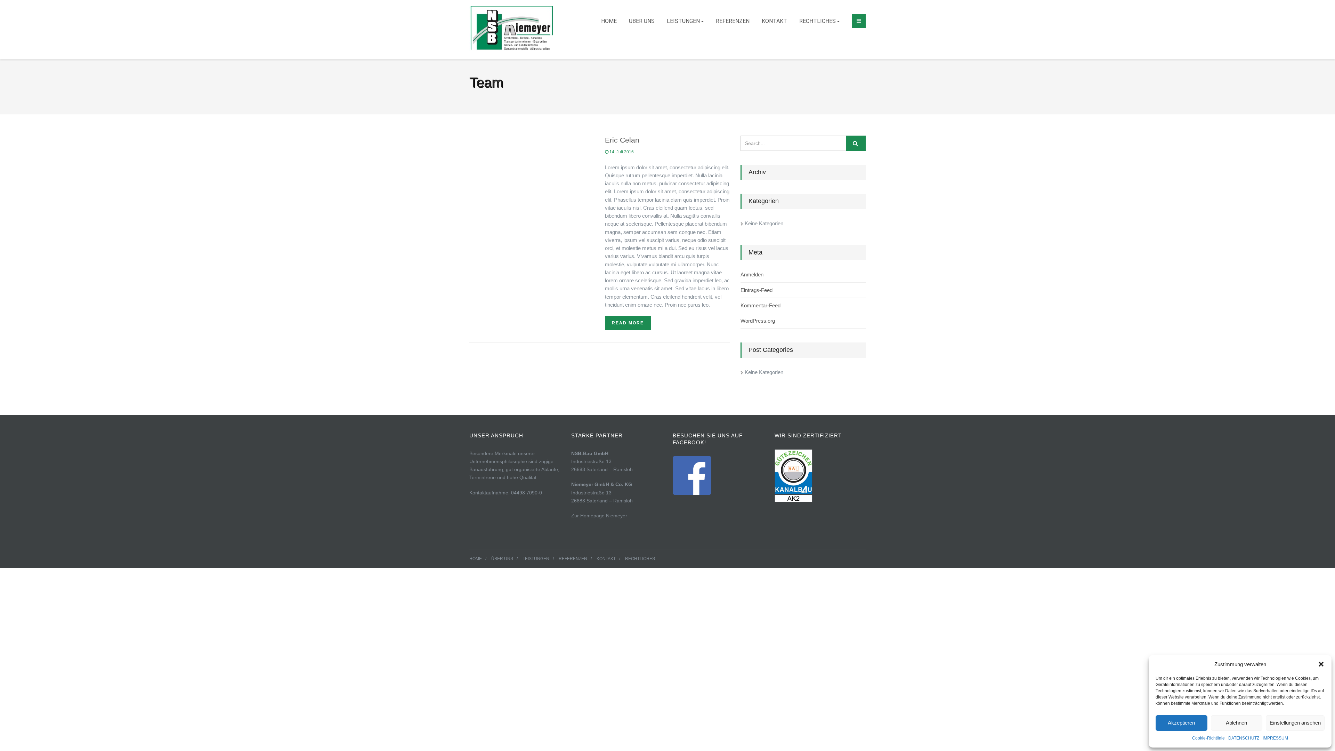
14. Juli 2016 (621, 152)
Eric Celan (622, 140)
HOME (609, 21)
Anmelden (752, 274)
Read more (628, 323)
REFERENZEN (733, 21)
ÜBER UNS (642, 21)
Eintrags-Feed (756, 290)
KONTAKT (774, 21)
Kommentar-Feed (760, 305)
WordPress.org (758, 321)
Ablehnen (1236, 723)
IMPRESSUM (1275, 738)
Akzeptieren (1181, 723)
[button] (1321, 664)
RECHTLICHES (817, 21)
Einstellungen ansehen (1295, 723)
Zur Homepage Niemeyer (599, 515)
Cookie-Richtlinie (1208, 738)
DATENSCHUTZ (1243, 738)
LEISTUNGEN (683, 21)
